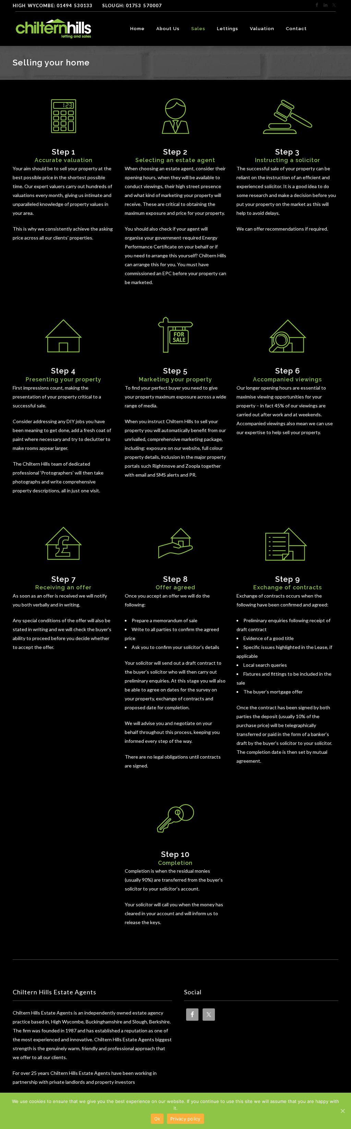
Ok (157, 1118)
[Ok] (342, 1110)
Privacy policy (185, 1118)
